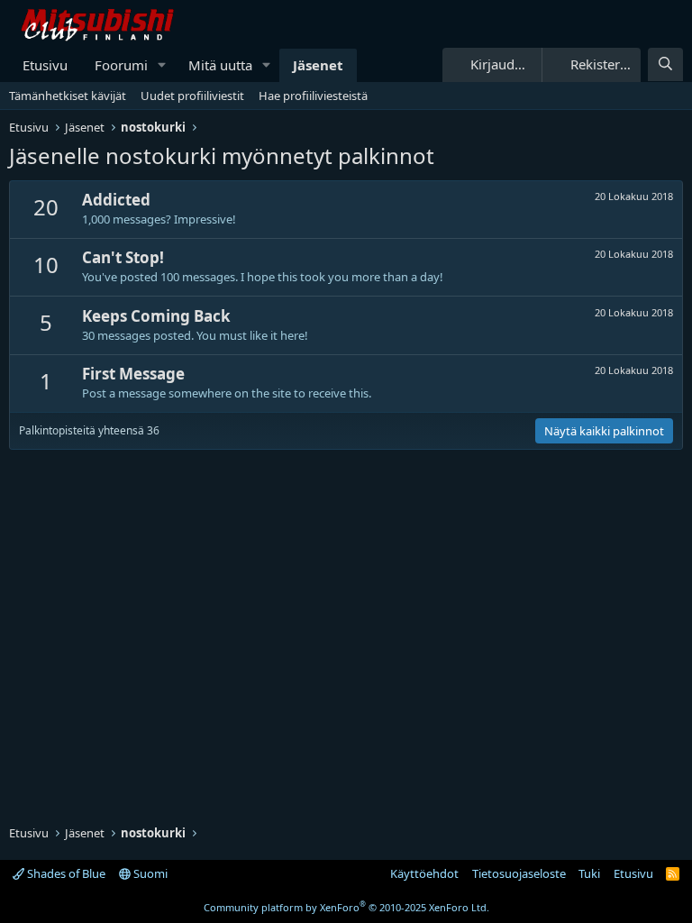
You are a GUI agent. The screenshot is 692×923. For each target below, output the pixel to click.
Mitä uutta (220, 65)
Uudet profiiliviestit (192, 95)
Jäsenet (318, 65)
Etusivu (45, 65)
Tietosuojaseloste (519, 873)
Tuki (589, 873)
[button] (162, 65)
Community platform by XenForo (346, 907)
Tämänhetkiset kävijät (67, 95)
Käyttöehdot (424, 873)
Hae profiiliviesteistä (313, 95)
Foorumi (121, 65)
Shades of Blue (64, 873)
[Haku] (665, 64)
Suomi (149, 873)
